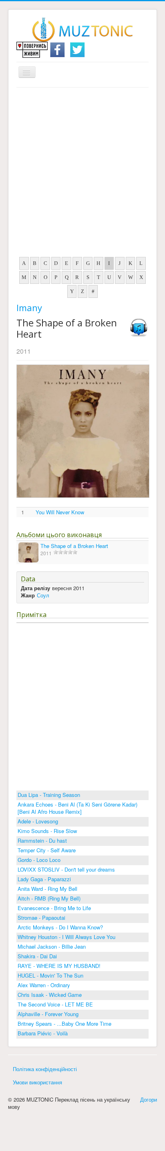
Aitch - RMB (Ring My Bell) (49, 898)
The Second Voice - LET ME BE (55, 1004)
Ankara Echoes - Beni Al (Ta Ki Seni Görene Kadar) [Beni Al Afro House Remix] (77, 808)
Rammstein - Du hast (42, 840)
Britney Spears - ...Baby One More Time (64, 1023)
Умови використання (37, 1082)
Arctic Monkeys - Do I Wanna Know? (60, 927)
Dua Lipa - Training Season (49, 795)
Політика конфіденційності (45, 1069)
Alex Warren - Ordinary (44, 985)
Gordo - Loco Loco (39, 860)
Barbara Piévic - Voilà (43, 1033)
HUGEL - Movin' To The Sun (50, 975)
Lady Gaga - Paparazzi (44, 879)
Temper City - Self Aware (47, 850)
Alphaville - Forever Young (48, 1014)
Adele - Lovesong (38, 821)
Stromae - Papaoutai (41, 917)
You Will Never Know (60, 512)
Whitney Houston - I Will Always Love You (66, 937)
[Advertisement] (82, 174)
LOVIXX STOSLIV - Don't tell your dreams (66, 869)
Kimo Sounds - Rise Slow (47, 831)
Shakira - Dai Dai (37, 956)
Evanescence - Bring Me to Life (54, 908)
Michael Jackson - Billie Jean (52, 946)
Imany (29, 308)
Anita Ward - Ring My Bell (47, 888)
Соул (43, 595)
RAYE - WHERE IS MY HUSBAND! (59, 966)
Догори (148, 1099)
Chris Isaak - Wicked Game (50, 994)
